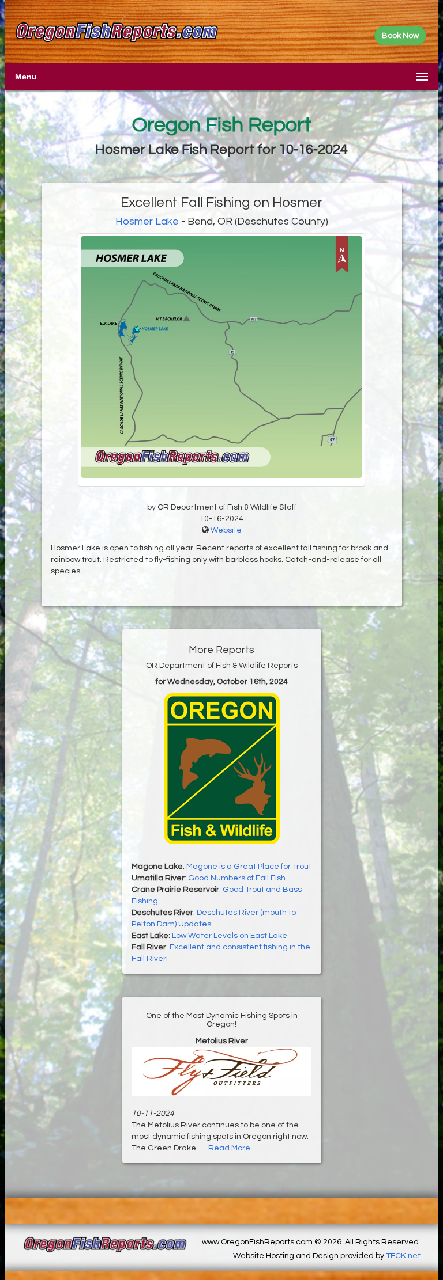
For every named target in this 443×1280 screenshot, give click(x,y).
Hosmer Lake (147, 221)
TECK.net (403, 1256)
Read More (229, 1148)
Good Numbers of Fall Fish (237, 878)
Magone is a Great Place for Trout (248, 867)
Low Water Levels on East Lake (229, 936)
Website (226, 530)
